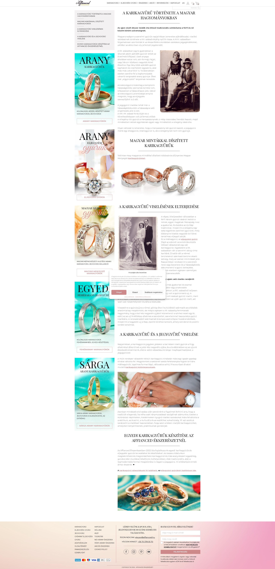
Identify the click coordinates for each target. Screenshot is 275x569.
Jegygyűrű (79, 533)
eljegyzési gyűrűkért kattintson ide (178, 471)
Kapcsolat (175, 3)
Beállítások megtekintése (153, 292)
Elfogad (119, 292)
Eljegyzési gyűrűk (94, 197)
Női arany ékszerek (104, 540)
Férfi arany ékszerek (104, 543)
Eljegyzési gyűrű (129, 3)
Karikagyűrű (113, 3)
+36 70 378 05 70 (145, 542)
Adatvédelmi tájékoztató (143, 296)
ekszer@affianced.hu (145, 537)
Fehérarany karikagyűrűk (94, 349)
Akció (151, 3)
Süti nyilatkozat (129, 296)
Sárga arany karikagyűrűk (94, 426)
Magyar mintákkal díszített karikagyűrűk (90, 22)
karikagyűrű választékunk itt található (138, 471)
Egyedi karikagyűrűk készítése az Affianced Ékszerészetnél (93, 45)
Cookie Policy (101, 549)
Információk (162, 3)
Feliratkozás (180, 552)
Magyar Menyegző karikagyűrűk (94, 272)
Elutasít (135, 292)
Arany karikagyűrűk (94, 121)
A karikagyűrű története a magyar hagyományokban (94, 15)
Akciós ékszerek (102, 546)
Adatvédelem (81, 543)
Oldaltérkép (81, 546)
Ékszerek (143, 3)
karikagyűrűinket (136, 158)
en (183, 3)
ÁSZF (97, 533)
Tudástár (99, 536)
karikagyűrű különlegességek (140, 367)
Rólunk (98, 530)
